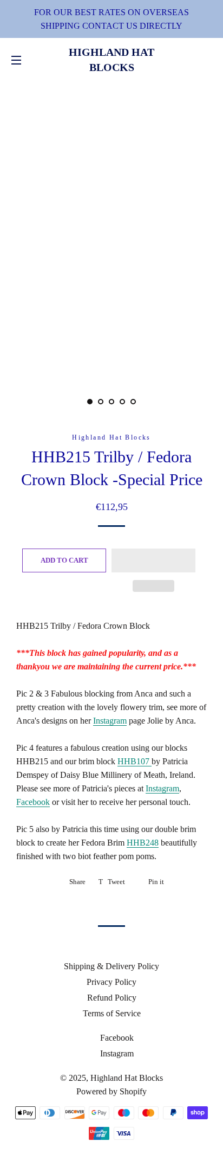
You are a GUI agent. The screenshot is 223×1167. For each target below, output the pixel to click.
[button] (153, 560)
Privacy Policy (111, 982)
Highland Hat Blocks (111, 59)
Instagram (110, 720)
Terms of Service (112, 1013)
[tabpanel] (111, 227)
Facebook (33, 802)
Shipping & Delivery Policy (111, 966)
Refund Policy (111, 997)
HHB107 (134, 761)
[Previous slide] (72, 402)
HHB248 (143, 842)
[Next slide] (150, 402)
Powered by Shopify (111, 1091)
